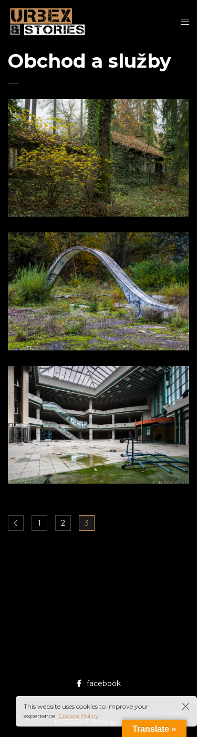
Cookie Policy (78, 716)
